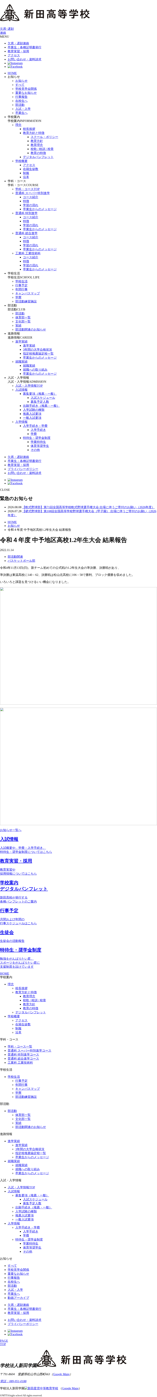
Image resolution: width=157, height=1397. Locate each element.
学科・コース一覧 (20, 1046)
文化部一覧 (23, 321)
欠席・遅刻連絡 (18, 43)
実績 (18, 325)
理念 (18, 124)
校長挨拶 (29, 128)
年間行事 (21, 289)
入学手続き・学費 (35, 425)
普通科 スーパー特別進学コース (29, 1050)
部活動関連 (15, 556)
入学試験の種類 (33, 409)
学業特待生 (38, 441)
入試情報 (21, 389)
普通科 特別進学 (26, 213)
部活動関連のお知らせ (30, 329)
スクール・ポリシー (44, 137)
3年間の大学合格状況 (37, 349)
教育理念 (37, 145)
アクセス (14, 55)
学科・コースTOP (27, 189)
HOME (12, 73)
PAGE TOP (4, 1342)
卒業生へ (21, 112)
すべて (20, 84)
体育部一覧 (23, 317)
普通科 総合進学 (26, 233)
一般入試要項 (32, 417)
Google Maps (61, 1374)
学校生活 (21, 281)
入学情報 (21, 421)
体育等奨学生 (40, 445)
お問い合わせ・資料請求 (24, 59)
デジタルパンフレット (38, 157)
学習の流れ (30, 205)
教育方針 (37, 141)
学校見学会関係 (26, 88)
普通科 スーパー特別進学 (32, 193)
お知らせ (21, 80)
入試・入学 (23, 108)
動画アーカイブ (18, 1297)
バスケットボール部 (21, 560)
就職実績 (21, 361)
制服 (26, 173)
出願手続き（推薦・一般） (41, 405)
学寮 (18, 297)
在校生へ (21, 100)
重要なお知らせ (26, 92)
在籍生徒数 (30, 169)
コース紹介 (30, 197)
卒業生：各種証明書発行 (24, 47)
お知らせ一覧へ (10, 830)
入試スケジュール (43, 397)
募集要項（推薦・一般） (40, 393)
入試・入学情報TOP (29, 385)
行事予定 (21, 285)
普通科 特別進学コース (23, 1054)
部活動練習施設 (26, 301)
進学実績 (21, 341)
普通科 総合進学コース (23, 1058)
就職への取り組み (35, 369)
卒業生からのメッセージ (40, 209)
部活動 (20, 104)
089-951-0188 (13, 1381)
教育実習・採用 (18, 51)
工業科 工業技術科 (28, 253)
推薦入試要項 (32, 413)
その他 (35, 449)
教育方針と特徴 (33, 133)
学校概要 (21, 161)
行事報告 (21, 96)
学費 (34, 433)
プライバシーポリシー (23, 469)
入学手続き (38, 429)
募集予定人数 (40, 401)
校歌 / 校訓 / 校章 (42, 149)
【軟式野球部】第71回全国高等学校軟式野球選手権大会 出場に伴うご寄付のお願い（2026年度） (88, 507)
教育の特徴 (38, 153)
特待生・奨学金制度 (37, 437)
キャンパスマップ (27, 293)
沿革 (26, 177)
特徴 (26, 201)
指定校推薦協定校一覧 (38, 353)
